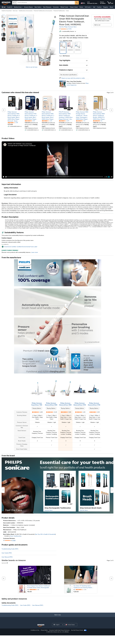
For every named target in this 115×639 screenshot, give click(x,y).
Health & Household (7, 10)
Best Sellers (38, 7)
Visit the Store (48, 510)
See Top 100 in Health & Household (45, 534)
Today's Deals (74, 7)
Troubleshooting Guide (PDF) (10, 549)
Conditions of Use (35, 630)
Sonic (67, 10)
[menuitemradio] (109, 177)
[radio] (3, 16)
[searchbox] (46, 2)
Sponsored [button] (4, 563)
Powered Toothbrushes (59, 10)
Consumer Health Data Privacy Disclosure (59, 630)
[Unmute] (112, 177)
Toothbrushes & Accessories (26, 10)
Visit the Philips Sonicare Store (68, 27)
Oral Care (15, 10)
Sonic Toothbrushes (15, 536)
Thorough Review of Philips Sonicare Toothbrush (22, 145)
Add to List (97, 25)
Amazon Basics (28, 7)
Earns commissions (27, 143)
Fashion (99, 7)
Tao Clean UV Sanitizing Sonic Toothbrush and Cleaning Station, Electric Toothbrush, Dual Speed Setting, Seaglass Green (84, 586)
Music (111, 7)
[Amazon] (6, 2)
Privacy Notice (44, 630)
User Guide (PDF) (7, 553)
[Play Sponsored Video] (80, 575)
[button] (3, 7)
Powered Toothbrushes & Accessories (43, 10)
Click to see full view (31, 67)
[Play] (3, 177)
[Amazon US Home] (40, 625)
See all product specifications (68, 74)
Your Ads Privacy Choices (77, 630)
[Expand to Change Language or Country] (85, 3)
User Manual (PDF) (7, 557)
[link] (15, 116)
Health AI (9, 7)
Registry (105, 7)
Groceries (56, 7)
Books (81, 7)
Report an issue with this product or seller (73, 78)
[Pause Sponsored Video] (48, 579)
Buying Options (37, 408)
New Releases (47, 7)
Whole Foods (64, 7)
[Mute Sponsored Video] (48, 582)
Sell (94, 7)
